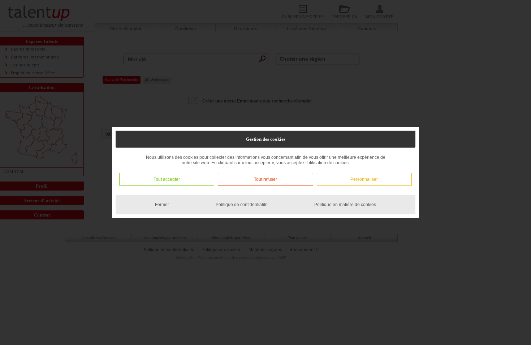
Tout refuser (265, 179)
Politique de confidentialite (242, 204)
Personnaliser (364, 179)
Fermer (162, 204)
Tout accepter (167, 179)
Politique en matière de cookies (345, 204)
